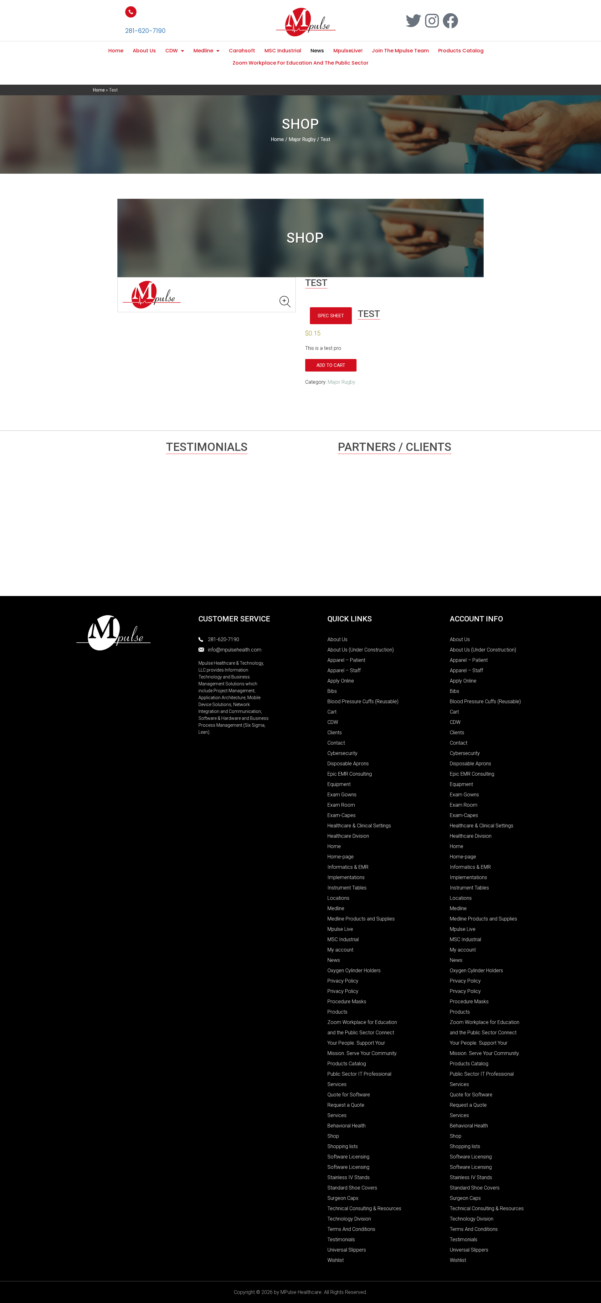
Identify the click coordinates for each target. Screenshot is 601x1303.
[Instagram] (432, 21)
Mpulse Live (340, 929)
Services (337, 1115)
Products (337, 1012)
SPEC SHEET (331, 316)
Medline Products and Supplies (361, 919)
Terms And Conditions (351, 1229)
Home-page (340, 857)
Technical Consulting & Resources (364, 1208)
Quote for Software (348, 1095)
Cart (331, 712)
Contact (336, 743)
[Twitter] (413, 21)
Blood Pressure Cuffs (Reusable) (362, 701)
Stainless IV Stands (348, 1177)
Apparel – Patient (346, 660)
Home (115, 50)
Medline (203, 50)
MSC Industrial (283, 50)
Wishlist (335, 1260)
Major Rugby (302, 139)
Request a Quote (345, 1105)
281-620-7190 (145, 31)
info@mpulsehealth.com (234, 650)
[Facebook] (450, 21)
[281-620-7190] (130, 12)
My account (340, 950)
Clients (334, 733)
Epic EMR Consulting (349, 774)
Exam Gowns (342, 795)
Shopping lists (342, 1146)
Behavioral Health (346, 1126)
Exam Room (341, 805)
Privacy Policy (342, 981)
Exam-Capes (341, 815)
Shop (333, 1136)
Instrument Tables (347, 888)
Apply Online (340, 681)
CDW (171, 50)
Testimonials (341, 1239)
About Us (144, 50)
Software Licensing (348, 1157)
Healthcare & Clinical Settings (359, 826)
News (317, 50)
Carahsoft (242, 50)
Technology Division (349, 1219)
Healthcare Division (348, 836)
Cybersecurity (342, 753)
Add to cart (330, 365)
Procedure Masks (346, 1002)
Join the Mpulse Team (400, 50)
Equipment (339, 784)
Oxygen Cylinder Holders (354, 970)
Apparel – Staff (344, 670)
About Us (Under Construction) (360, 650)
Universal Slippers (346, 1250)
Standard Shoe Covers (352, 1188)
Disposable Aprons (348, 764)
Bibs (332, 691)
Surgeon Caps (342, 1198)
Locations (338, 898)
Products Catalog (461, 50)
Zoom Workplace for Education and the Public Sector (300, 62)
